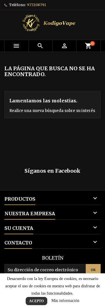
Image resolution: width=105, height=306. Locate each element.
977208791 (36, 5)
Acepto (36, 301)
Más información (65, 300)
